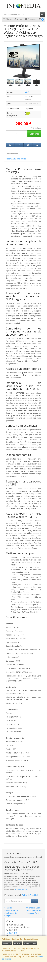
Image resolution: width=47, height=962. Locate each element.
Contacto (31, 19)
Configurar (7, 943)
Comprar (34, 133)
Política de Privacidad (21, 890)
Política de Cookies (33, 910)
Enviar (35, 901)
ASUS (27, 92)
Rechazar (17, 943)
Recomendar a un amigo (16, 159)
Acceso (19, 19)
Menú (9, 19)
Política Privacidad (11, 910)
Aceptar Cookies (30, 943)
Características (12, 154)
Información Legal (32, 908)
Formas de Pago (32, 913)
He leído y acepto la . (22, 895)
